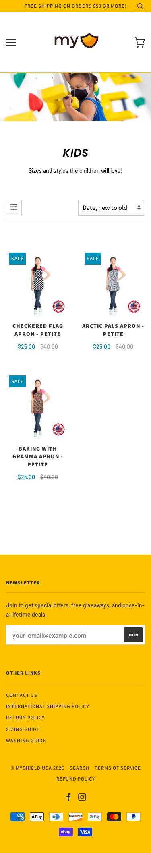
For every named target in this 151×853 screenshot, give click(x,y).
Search (79, 767)
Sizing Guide (23, 729)
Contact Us (21, 695)
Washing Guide (26, 740)
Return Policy (25, 717)
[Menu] (11, 42)
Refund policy (75, 778)
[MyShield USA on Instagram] (82, 798)
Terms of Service (118, 767)
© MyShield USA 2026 (37, 767)
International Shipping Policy (47, 706)
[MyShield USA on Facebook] (68, 798)
